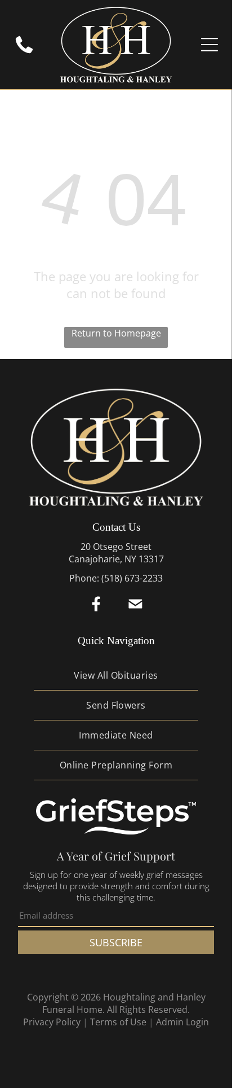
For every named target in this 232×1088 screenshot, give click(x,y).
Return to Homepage (116, 333)
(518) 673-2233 (132, 578)
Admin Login (182, 1022)
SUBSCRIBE (116, 942)
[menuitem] (116, 676)
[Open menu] (209, 44)
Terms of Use (118, 1022)
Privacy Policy (52, 1022)
